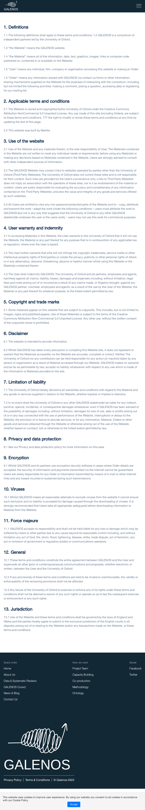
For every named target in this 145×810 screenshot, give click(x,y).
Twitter (133, 674)
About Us (9, 674)
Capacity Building (83, 674)
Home (7, 668)
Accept (73, 804)
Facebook (135, 668)
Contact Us (11, 699)
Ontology (78, 693)
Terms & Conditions (37, 779)
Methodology (80, 687)
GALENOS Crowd (14, 687)
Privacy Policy (13, 779)
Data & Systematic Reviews (20, 680)
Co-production (81, 680)
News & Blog (11, 693)
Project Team (80, 668)
